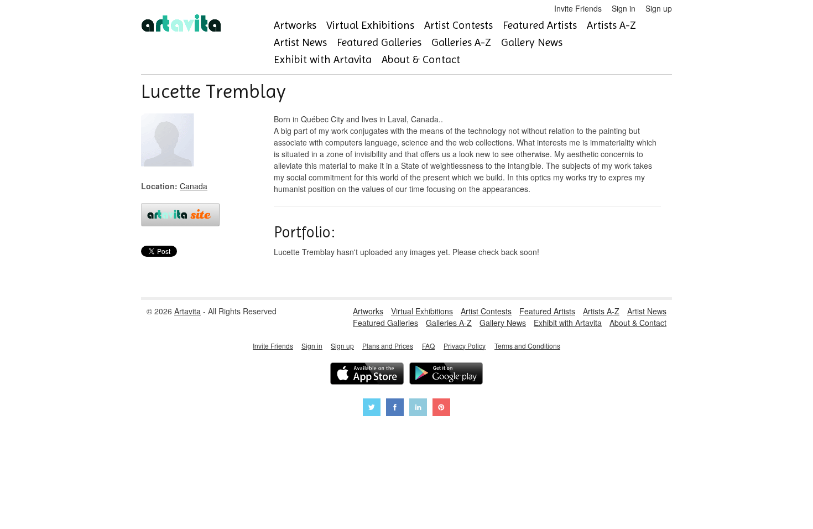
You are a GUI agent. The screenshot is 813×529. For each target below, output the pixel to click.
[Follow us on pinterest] (441, 408)
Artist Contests (458, 25)
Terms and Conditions (527, 345)
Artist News (300, 42)
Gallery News (531, 42)
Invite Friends (578, 8)
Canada (193, 185)
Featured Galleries (379, 42)
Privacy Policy (465, 345)
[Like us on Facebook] (395, 408)
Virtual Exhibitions (370, 25)
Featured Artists (540, 25)
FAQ (428, 345)
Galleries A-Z (461, 42)
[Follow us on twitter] (372, 408)
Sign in (623, 8)
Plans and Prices (387, 345)
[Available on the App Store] (367, 374)
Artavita (187, 311)
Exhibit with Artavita (323, 59)
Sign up (658, 8)
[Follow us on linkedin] (418, 408)
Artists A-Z (611, 25)
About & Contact (421, 59)
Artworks (295, 25)
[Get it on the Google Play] (446, 374)
